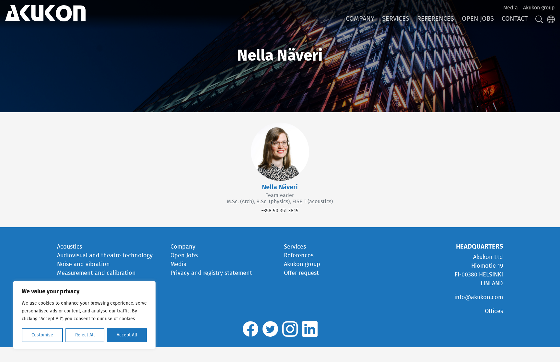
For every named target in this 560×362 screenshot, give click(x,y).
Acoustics (69, 247)
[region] (84, 315)
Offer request (301, 273)
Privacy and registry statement (211, 273)
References (435, 19)
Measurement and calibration (96, 273)
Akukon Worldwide (45, 13)
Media (510, 7)
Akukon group (539, 7)
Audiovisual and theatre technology (105, 256)
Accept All (127, 335)
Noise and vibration (83, 264)
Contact (515, 19)
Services (395, 19)
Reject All (85, 335)
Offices (494, 311)
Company (360, 19)
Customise (42, 335)
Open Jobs (478, 19)
